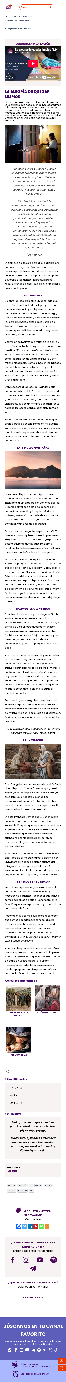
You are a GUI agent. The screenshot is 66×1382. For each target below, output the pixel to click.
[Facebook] (18, 1226)
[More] (47, 1226)
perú (32, 1190)
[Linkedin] (30, 1226)
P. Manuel (22, 1190)
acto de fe (29, 519)
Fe (31, 1185)
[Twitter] (24, 1226)
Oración (11, 1190)
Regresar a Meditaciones (18, 28)
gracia (38, 1185)
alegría (11, 1185)
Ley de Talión (15, 354)
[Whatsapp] (41, 1226)
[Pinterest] (35, 1226)
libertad (48, 1185)
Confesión (22, 1185)
